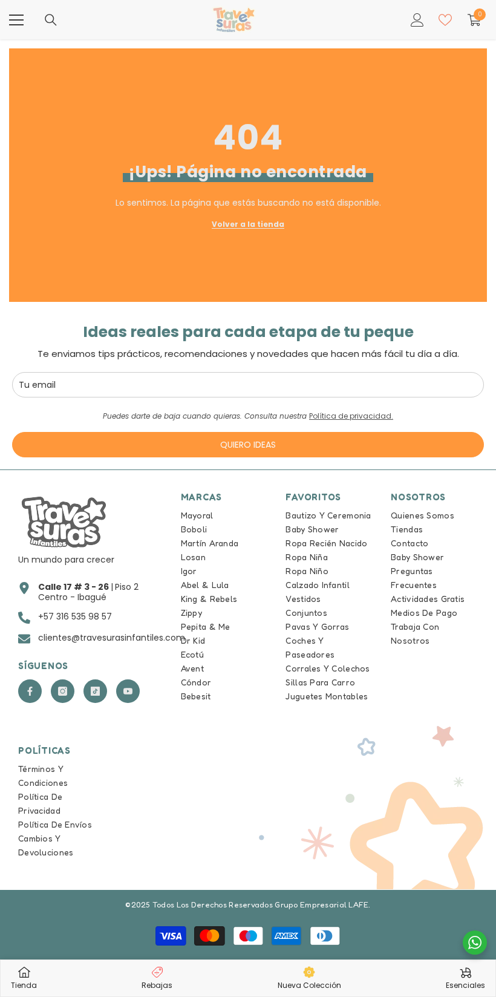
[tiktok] (95, 691)
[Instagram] (62, 691)
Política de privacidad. (351, 416)
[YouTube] (128, 691)
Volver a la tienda (248, 224)
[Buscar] (51, 20)
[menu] (16, 20)
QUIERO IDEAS (248, 445)
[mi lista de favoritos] (445, 20)
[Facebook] (30, 691)
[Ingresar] (417, 20)
